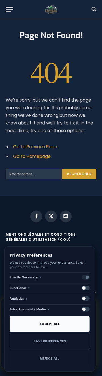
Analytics (19, 298)
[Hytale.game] (51, 9)
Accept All (49, 324)
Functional (20, 288)
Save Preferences (49, 341)
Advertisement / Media (30, 309)
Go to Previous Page (35, 146)
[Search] (93, 9)
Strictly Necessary (26, 277)
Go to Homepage (32, 156)
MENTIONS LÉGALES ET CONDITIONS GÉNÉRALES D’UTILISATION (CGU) (41, 237)
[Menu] (9, 9)
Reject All (49, 358)
